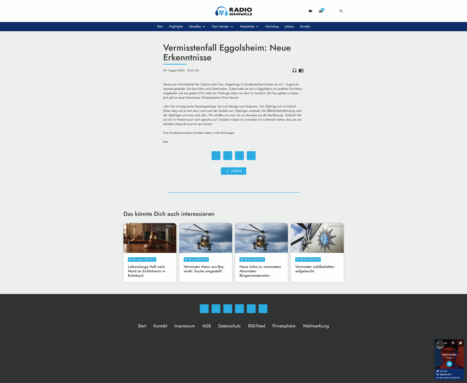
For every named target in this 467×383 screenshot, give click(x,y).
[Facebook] (134, 11)
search (341, 11)
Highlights (176, 26)
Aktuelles (195, 26)
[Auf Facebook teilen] (216, 155)
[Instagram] (142, 11)
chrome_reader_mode (301, 70)
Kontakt (305, 26)
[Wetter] (331, 11)
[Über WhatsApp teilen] (239, 155)
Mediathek (247, 26)
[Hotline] (164, 11)
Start (160, 26)
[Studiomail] (156, 11)
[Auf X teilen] (227, 155)
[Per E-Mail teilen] (251, 155)
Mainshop (272, 26)
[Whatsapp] (127, 11)
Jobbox (289, 26)
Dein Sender (220, 26)
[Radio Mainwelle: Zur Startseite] (233, 11)
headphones (294, 70)
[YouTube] (149, 11)
